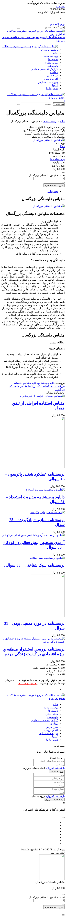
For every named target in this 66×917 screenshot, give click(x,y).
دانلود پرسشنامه (47, 382)
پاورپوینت (52, 65)
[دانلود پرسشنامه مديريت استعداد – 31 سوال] (45, 489)
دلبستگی (51, 386)
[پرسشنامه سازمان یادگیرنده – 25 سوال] (47, 512)
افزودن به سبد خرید (54, 185)
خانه (55, 52)
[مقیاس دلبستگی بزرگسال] (49, 140)
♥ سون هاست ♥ (27, 683)
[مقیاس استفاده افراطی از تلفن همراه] (42, 395)
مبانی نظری (51, 62)
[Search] (18, 28)
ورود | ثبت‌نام (57, 24)
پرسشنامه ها (50, 56)
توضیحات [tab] (53, 191)
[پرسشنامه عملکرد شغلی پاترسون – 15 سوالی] (39, 467)
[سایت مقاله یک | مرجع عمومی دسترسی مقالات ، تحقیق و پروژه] (29, 49)
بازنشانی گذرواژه (55, 768)
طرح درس (52, 75)
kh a (62, 146)
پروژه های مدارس (48, 82)
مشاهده (60, 6)
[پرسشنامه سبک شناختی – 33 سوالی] (46, 557)
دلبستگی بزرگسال (37, 386)
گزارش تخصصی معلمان (44, 69)
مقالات (54, 72)
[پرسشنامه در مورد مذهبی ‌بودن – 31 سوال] (48, 616)
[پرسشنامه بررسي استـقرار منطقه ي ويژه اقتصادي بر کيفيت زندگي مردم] (33, 641)
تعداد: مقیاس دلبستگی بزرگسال (47, 175)
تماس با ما (52, 88)
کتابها (55, 85)
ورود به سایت (57, 771)
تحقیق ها (53, 59)
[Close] (63, 914)
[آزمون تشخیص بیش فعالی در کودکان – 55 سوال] (33, 535)
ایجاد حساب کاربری (54, 799)
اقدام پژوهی (51, 78)
